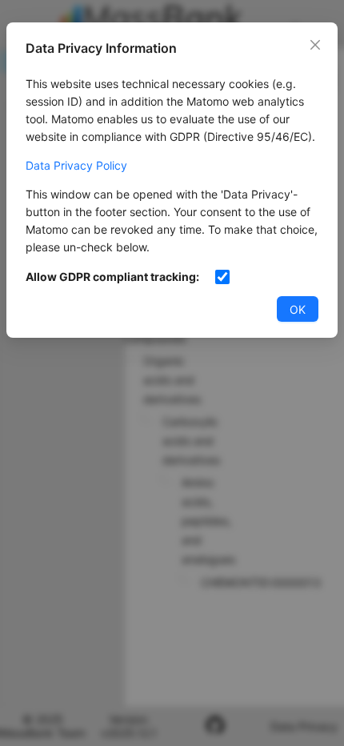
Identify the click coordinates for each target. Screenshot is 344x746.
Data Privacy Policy (76, 165)
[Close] (315, 45)
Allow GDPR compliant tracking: (112, 276)
